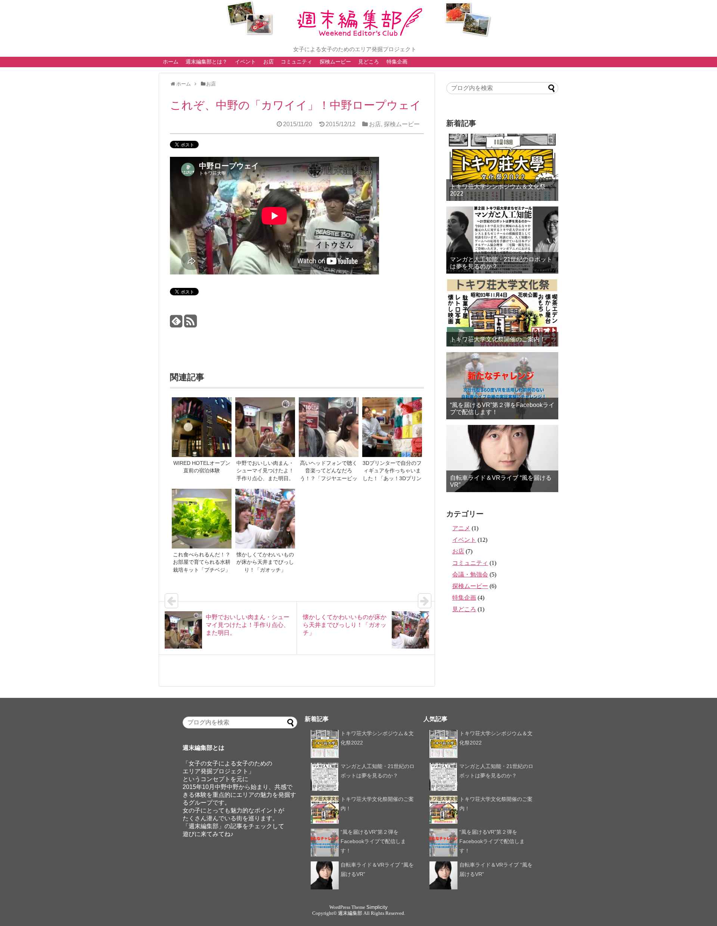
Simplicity (377, 907)
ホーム (171, 62)
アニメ (461, 528)
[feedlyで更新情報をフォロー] (176, 324)
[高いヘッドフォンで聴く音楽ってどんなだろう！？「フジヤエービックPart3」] (328, 428)
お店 (268, 62)
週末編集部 (350, 913)
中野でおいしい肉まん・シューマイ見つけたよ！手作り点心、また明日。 (265, 471)
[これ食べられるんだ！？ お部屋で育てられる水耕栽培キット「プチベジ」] (201, 519)
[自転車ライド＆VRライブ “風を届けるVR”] (502, 458)
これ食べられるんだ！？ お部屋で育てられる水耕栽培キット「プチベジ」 (204, 562)
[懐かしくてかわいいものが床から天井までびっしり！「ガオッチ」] (265, 519)
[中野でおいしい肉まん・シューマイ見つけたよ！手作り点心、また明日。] (265, 428)
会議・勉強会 (470, 574)
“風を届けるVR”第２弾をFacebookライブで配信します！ (502, 408)
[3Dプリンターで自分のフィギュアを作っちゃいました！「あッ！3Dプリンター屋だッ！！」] (392, 428)
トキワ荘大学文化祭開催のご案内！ (498, 339)
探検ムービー (335, 62)
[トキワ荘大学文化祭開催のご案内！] (502, 313)
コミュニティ (296, 62)
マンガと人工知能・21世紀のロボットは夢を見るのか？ (501, 263)
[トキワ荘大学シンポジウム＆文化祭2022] (502, 167)
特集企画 (397, 62)
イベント (245, 62)
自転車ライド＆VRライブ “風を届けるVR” (501, 481)
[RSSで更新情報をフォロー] (190, 324)
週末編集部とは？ (206, 62)
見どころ (368, 62)
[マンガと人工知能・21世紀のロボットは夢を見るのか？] (502, 240)
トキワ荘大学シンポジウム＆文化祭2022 (498, 190)
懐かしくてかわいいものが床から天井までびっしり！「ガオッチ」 (265, 562)
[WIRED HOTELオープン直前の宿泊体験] (201, 428)
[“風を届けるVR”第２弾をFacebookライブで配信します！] (502, 385)
